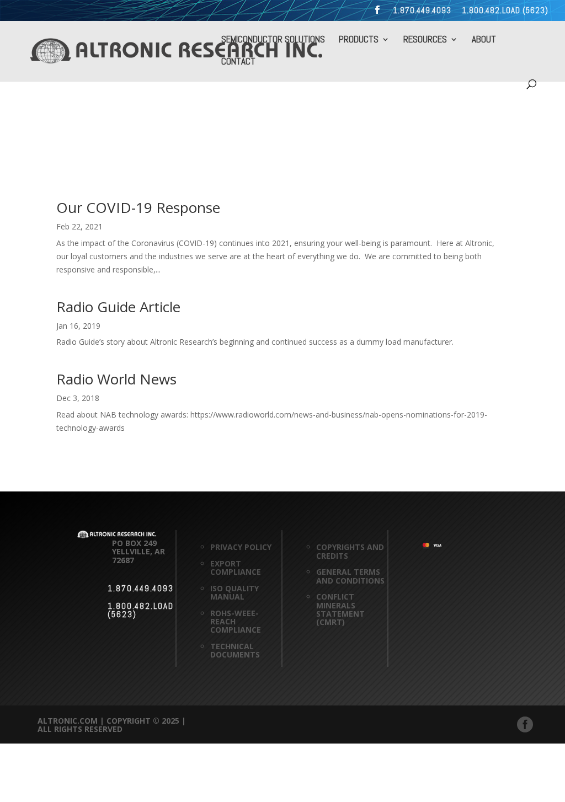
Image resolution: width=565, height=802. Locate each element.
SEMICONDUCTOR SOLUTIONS (273, 40)
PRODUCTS (359, 40)
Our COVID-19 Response (138, 207)
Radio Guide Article (118, 307)
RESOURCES (425, 40)
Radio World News (116, 379)
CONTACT (238, 62)
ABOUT (484, 40)
